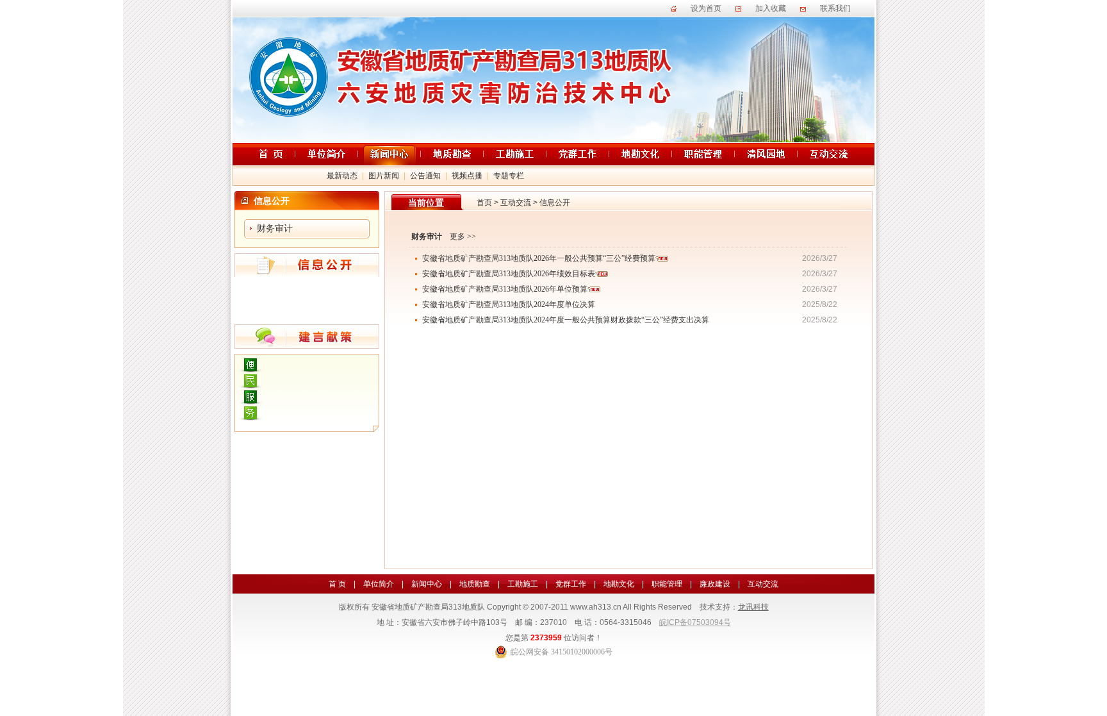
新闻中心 (426, 583)
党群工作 (570, 583)
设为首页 (706, 8)
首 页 (337, 583)
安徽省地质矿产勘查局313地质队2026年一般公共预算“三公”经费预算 (538, 258)
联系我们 (835, 8)
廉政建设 (715, 583)
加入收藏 (770, 8)
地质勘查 (474, 583)
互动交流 (515, 202)
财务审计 (275, 228)
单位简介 (378, 583)
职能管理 (667, 583)
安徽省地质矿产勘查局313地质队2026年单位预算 (504, 289)
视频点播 (467, 175)
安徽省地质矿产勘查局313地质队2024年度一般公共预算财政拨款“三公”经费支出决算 (565, 319)
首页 (484, 202)
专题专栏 (508, 175)
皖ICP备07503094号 (695, 622)
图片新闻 (383, 175)
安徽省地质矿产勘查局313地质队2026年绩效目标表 (508, 273)
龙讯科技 (753, 607)
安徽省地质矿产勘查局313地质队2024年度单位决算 (508, 304)
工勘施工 (522, 583)
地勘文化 (618, 583)
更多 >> (463, 236)
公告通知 (425, 175)
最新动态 (342, 175)
